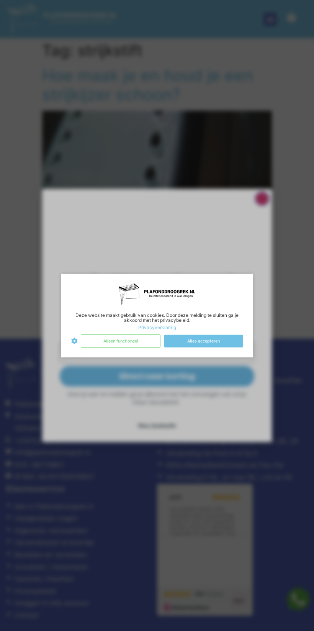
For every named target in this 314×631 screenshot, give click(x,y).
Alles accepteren (203, 341)
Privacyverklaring (157, 327)
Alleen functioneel (120, 341)
